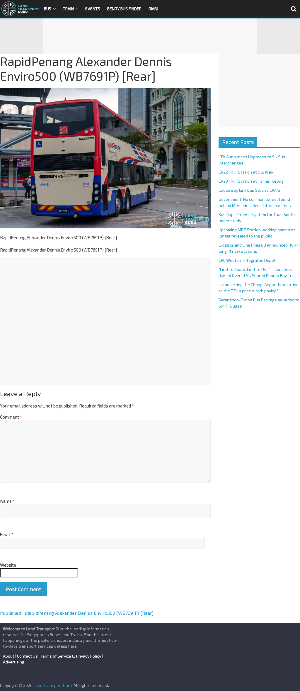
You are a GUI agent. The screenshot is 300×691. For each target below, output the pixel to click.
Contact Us (27, 655)
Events (92, 8)
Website (8, 565)
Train (68, 8)
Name (7, 501)
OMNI (153, 8)
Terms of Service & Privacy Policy (70, 655)
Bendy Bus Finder (124, 8)
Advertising (13, 661)
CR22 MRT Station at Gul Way (246, 171)
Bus (47, 8)
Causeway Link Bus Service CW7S (249, 190)
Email (6, 534)
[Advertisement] (150, 36)
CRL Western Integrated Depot (247, 260)
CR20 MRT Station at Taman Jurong (251, 181)
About (8, 655)
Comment (11, 417)
